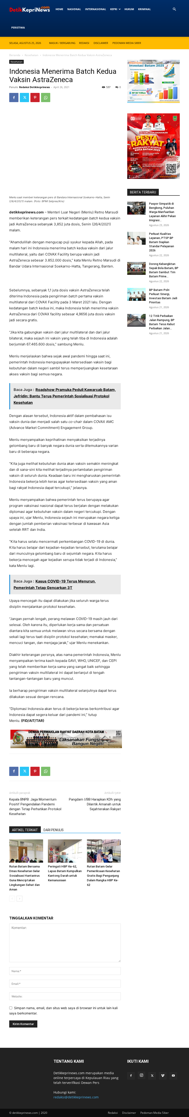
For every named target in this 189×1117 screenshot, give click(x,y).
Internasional (95, 9)
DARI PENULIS (54, 830)
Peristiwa (18, 27)
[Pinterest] (35, 97)
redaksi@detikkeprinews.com (76, 1097)
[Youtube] (173, 1076)
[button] (174, 9)
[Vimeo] (162, 1076)
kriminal (144, 9)
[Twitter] (24, 97)
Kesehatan (31, 55)
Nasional (74, 9)
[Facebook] (13, 97)
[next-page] (19, 899)
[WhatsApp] (45, 97)
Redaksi (84, 43)
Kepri (113, 9)
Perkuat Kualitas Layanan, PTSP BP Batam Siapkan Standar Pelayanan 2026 (161, 242)
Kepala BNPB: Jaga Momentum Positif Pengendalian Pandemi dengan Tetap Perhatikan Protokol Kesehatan (35, 806)
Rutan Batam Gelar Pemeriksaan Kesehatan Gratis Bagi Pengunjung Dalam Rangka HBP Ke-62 (103, 876)
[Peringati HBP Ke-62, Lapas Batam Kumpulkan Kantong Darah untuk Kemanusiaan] (65, 851)
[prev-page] (12, 899)
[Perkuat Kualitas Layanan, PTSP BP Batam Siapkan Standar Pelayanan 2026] (136, 238)
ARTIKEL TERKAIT (25, 830)
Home (59, 9)
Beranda (14, 55)
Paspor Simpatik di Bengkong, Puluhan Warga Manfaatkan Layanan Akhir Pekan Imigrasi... (162, 212)
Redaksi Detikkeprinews (34, 87)
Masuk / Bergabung (62, 43)
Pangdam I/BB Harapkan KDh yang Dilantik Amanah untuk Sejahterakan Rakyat (95, 804)
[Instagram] (141, 1075)
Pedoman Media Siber (126, 43)
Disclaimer (101, 43)
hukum (129, 9)
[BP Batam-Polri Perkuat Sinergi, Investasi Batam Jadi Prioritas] (136, 294)
